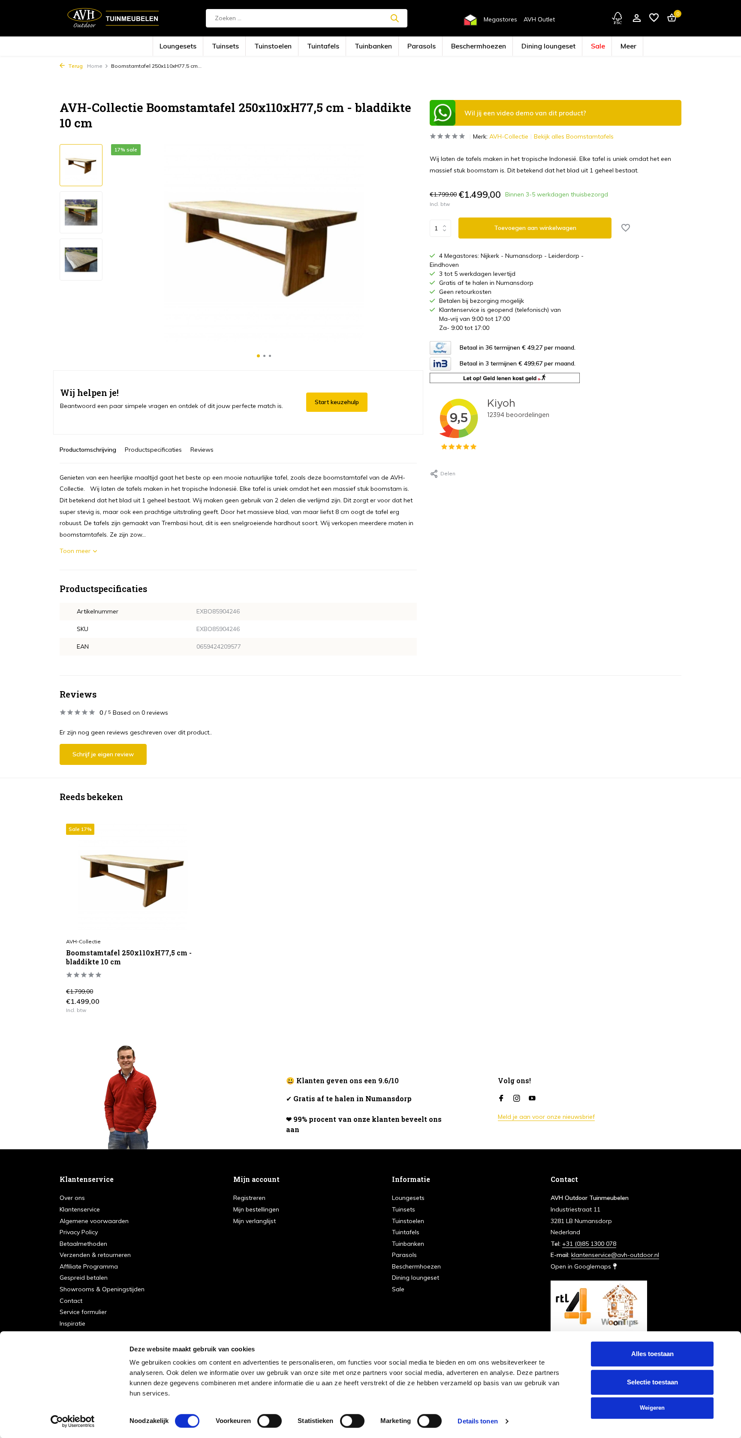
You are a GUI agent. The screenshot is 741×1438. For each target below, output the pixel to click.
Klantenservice (80, 1209)
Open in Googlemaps (582, 1266)
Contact (71, 1301)
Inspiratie (72, 1323)
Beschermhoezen (454, 46)
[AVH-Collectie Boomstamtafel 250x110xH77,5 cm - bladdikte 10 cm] (133, 878)
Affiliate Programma (89, 1266)
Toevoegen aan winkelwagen (535, 228)
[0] (669, 18)
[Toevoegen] (184, 1003)
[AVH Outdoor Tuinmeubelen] (113, 18)
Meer (561, 46)
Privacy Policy (79, 1232)
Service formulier (83, 1312)
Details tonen (477, 1421)
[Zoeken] (394, 18)
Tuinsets (275, 46)
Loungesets (241, 46)
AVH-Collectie (508, 136)
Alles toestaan (652, 1353)
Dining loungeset (502, 46)
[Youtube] (532, 1099)
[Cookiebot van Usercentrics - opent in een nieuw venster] (72, 1421)
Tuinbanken (379, 46)
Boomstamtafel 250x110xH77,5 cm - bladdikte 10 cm (129, 957)
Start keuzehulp (337, 402)
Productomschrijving (88, 449)
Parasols (414, 46)
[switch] (269, 1421)
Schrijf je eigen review (103, 754)
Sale (537, 46)
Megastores (500, 19)
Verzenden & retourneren (95, 1255)
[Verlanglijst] (654, 18)
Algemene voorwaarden (94, 1221)
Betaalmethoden (83, 1244)
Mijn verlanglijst (254, 1221)
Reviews (202, 449)
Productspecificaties (153, 449)
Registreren (249, 1198)
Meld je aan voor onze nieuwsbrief (546, 1117)
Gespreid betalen (84, 1277)
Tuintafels (343, 46)
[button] (258, 355)
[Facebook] (501, 1099)
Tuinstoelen (308, 46)
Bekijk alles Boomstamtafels (574, 136)
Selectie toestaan (652, 1382)
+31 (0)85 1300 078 (589, 1244)
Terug (75, 66)
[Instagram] (516, 1099)
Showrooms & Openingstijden (102, 1289)
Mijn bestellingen (256, 1209)
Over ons (72, 1198)
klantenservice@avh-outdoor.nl (615, 1255)
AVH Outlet (539, 19)
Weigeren (652, 1408)
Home (94, 66)
